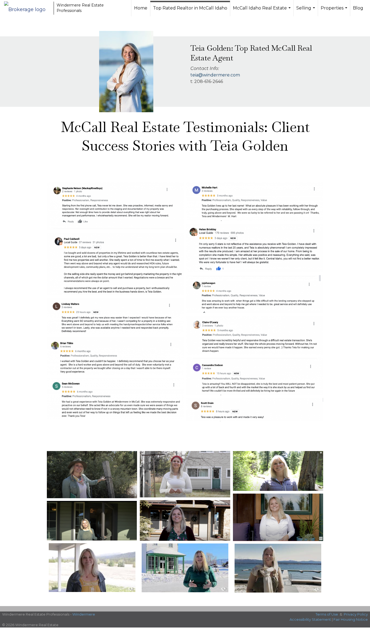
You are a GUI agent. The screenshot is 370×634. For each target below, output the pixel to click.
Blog (358, 8)
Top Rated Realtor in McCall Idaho (190, 8)
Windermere (83, 614)
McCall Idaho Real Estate (262, 10)
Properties (335, 10)
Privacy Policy (356, 614)
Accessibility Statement (310, 619)
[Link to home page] (27, 8)
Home (140, 8)
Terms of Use (327, 614)
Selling (306, 10)
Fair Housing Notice (350, 619)
